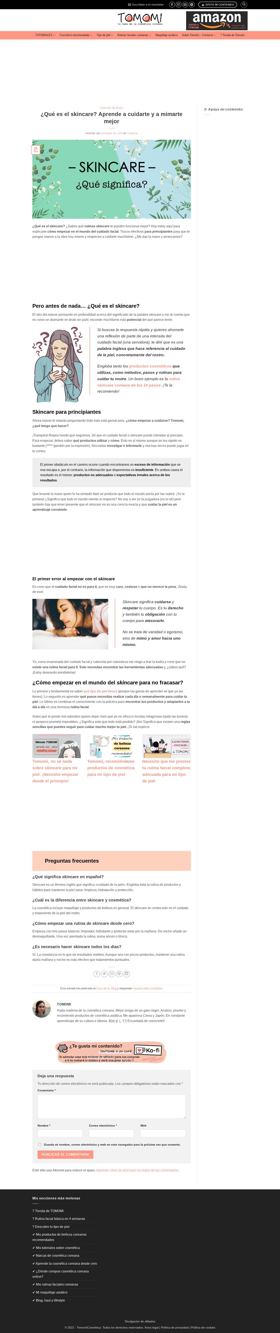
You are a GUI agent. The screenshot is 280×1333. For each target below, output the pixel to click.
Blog (119, 108)
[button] (145, 4)
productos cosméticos (151, 366)
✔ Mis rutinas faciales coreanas (55, 1284)
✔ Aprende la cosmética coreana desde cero (64, 1263)
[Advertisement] (140, 70)
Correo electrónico (103, 1125)
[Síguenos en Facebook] (172, 5)
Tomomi (132, 133)
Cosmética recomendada (74, 35)
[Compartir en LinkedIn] (126, 974)
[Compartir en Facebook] (96, 974)
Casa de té (107, 108)
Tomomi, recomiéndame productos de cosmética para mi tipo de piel (110, 768)
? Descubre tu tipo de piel (50, 1226)
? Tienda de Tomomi (232, 35)
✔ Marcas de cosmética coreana (55, 1255)
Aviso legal (151, 1327)
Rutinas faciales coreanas (132, 35)
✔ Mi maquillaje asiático (49, 1292)
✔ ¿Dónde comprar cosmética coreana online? (60, 1274)
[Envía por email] (111, 974)
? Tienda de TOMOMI (48, 1211)
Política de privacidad (175, 1327)
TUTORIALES (43, 35)
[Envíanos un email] (185, 5)
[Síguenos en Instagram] (179, 5)
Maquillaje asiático (167, 35)
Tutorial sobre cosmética (147, 988)
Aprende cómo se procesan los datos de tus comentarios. (137, 1170)
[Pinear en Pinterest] (119, 974)
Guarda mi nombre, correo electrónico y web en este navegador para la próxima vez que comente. (112, 1144)
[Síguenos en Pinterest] (192, 5)
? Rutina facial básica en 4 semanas (58, 1218)
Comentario (47, 1090)
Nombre (44, 1125)
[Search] (244, 4)
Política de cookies (203, 1327)
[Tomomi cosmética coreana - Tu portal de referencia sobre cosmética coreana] (140, 20)
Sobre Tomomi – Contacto (197, 35)
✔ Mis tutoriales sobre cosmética (56, 1248)
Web (143, 1125)
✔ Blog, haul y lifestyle (48, 1300)
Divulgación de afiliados (140, 1321)
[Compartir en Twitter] (104, 974)
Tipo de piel (103, 35)
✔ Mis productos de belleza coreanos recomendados (59, 1237)
